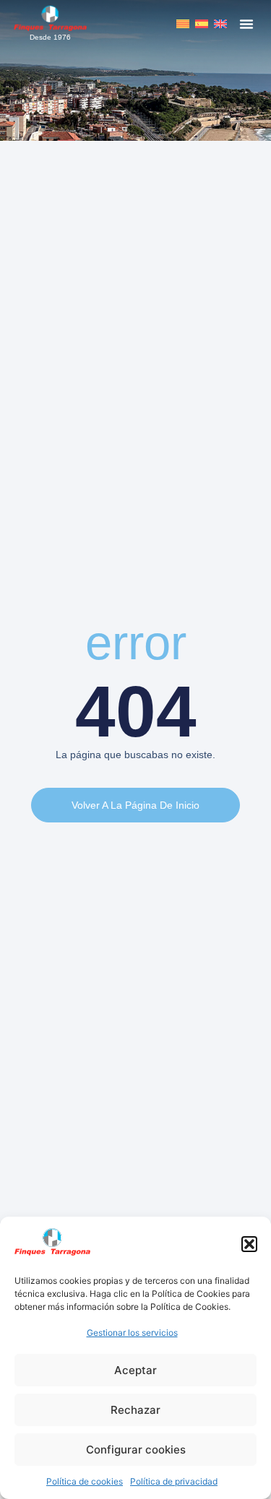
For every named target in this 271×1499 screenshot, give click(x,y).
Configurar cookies (136, 1449)
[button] (249, 1244)
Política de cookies (84, 1481)
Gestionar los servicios (132, 1332)
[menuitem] (182, 23)
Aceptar (135, 1370)
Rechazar (135, 1410)
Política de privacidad (174, 1481)
